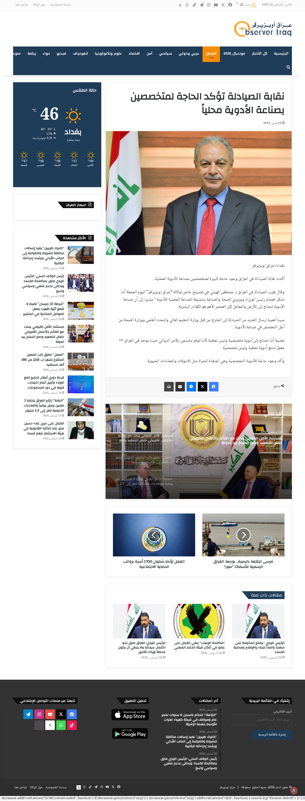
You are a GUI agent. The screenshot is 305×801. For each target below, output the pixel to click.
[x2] (180, 5)
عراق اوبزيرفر (227, 787)
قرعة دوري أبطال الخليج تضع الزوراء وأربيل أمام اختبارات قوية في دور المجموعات (44, 383)
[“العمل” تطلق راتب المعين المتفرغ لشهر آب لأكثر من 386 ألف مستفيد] (199, 451)
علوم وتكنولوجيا (108, 53)
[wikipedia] (173, 5)
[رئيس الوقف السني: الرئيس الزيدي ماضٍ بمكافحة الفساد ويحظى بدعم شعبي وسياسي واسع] (81, 283)
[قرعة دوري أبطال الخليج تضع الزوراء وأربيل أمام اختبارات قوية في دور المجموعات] (81, 384)
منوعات (15, 53)
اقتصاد (134, 53)
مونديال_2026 (234, 53)
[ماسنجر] (191, 386)
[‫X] (202, 386)
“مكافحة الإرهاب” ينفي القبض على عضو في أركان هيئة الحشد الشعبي (199, 645)
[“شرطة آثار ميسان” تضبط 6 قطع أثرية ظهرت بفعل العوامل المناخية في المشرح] (81, 311)
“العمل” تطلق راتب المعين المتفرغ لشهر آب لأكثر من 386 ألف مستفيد (235, 440)
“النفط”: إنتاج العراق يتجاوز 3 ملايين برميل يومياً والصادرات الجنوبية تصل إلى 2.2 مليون (44, 405)
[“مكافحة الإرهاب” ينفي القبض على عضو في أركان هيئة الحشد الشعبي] (199, 621)
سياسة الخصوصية (60, 4)
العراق (211, 53)
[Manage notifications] (294, 790)
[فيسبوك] (214, 386)
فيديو (61, 53)
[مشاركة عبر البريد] (180, 386)
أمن (149, 53)
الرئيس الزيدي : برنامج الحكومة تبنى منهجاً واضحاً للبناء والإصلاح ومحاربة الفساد (259, 647)
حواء (46, 53)
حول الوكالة (39, 4)
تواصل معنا (21, 4)
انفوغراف (80, 53)
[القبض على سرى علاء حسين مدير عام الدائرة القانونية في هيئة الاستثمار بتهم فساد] (81, 430)
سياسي (165, 53)
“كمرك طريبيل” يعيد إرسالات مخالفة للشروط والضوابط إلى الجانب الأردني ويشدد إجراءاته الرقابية (43, 255)
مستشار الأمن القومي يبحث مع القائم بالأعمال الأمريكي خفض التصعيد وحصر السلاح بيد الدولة (42, 334)
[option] (199, 451)
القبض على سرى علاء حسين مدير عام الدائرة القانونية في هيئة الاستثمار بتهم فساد (44, 428)
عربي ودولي (189, 53)
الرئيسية (281, 53)
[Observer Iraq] (263, 28)
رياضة (31, 53)
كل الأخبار (259, 53)
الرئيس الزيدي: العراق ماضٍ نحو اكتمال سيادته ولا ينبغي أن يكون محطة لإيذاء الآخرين (141, 647)
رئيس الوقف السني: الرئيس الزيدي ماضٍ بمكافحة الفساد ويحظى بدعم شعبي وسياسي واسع (43, 283)
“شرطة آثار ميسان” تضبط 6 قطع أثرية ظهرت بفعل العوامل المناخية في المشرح (43, 309)
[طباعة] (169, 386)
